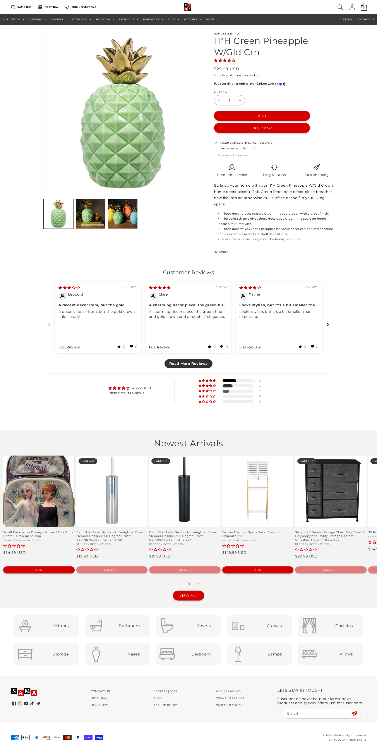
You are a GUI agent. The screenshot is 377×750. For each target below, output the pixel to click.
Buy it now (262, 128)
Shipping (220, 75)
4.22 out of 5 (143, 388)
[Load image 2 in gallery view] (90, 214)
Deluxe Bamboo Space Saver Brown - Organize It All (251, 534)
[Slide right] (198, 583)
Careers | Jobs (165, 691)
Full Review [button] (69, 347)
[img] (69, 288)
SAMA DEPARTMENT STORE (347, 739)
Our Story (99, 705)
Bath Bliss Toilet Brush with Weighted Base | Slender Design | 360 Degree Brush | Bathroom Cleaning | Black (183, 535)
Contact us (366, 19)
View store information (233, 155)
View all (189, 595)
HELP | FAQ (345, 19)
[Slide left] (179, 583)
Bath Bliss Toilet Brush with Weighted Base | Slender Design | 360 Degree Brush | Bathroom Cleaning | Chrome (110, 535)
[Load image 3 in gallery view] (123, 214)
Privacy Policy (228, 691)
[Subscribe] (354, 713)
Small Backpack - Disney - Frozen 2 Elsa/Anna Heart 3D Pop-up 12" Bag (38, 534)
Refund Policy (166, 705)
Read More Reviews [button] (188, 363)
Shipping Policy (229, 705)
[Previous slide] (49, 324)
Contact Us (100, 691)
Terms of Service (230, 698)
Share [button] (223, 252)
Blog (158, 698)
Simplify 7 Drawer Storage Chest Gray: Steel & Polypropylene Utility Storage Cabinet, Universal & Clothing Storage (330, 535)
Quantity (220, 91)
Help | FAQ (99, 698)
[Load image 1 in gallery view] (58, 214)
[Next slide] (327, 324)
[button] (340, 7)
